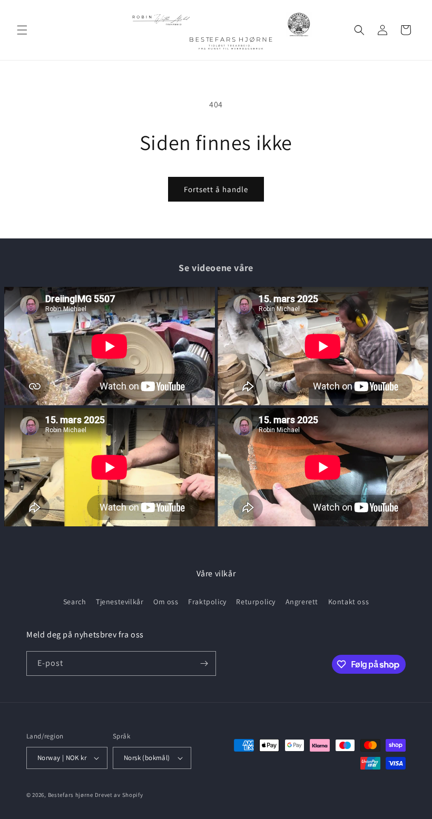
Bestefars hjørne (70, 794)
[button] (22, 30)
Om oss (166, 601)
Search (74, 601)
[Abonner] (203, 663)
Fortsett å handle (216, 189)
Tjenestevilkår (119, 601)
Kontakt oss (348, 601)
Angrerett (302, 601)
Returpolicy (256, 601)
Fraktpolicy (207, 601)
